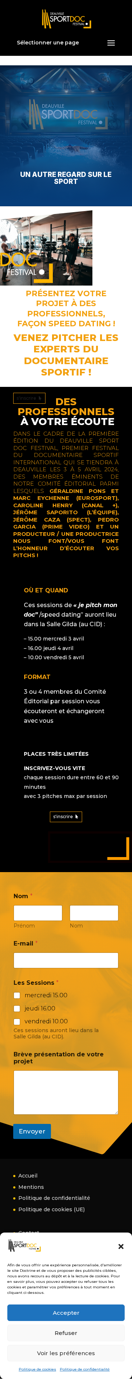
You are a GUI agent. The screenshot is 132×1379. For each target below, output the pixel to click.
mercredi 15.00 (46, 995)
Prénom (24, 926)
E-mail (26, 943)
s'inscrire (26, 398)
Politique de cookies (37, 1369)
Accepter (66, 1312)
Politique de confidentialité (85, 1369)
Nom (76, 926)
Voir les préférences (66, 1353)
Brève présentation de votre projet (59, 1058)
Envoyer (32, 1131)
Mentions (31, 1187)
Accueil (27, 1175)
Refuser (66, 1332)
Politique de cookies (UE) (51, 1209)
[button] (121, 1246)
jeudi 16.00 (40, 1008)
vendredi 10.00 (46, 1021)
